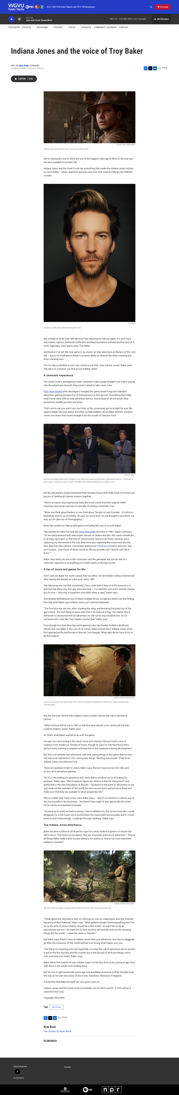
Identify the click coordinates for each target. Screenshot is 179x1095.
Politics (26, 27)
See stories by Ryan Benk (57, 1031)
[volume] (19, 19)
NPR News (56, 1007)
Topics (72, 27)
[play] (11, 19)
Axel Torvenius (99, 546)
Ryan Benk (23, 65)
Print (164, 67)
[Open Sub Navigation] (33, 27)
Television (14, 27)
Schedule (86, 27)
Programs (42, 27)
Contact (123, 27)
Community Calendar (105, 27)
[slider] (23, 19)
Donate (164, 7)
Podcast (58, 27)
